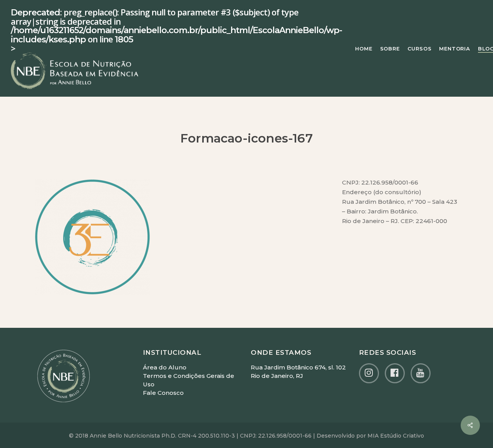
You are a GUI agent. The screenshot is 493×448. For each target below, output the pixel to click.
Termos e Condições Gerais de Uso (188, 380)
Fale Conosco (163, 392)
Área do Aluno (164, 367)
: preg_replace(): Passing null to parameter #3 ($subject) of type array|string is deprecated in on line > (176, 31)
